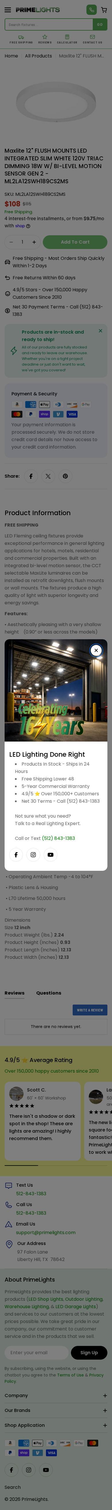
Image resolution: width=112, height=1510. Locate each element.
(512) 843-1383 (58, 838)
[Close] (96, 650)
